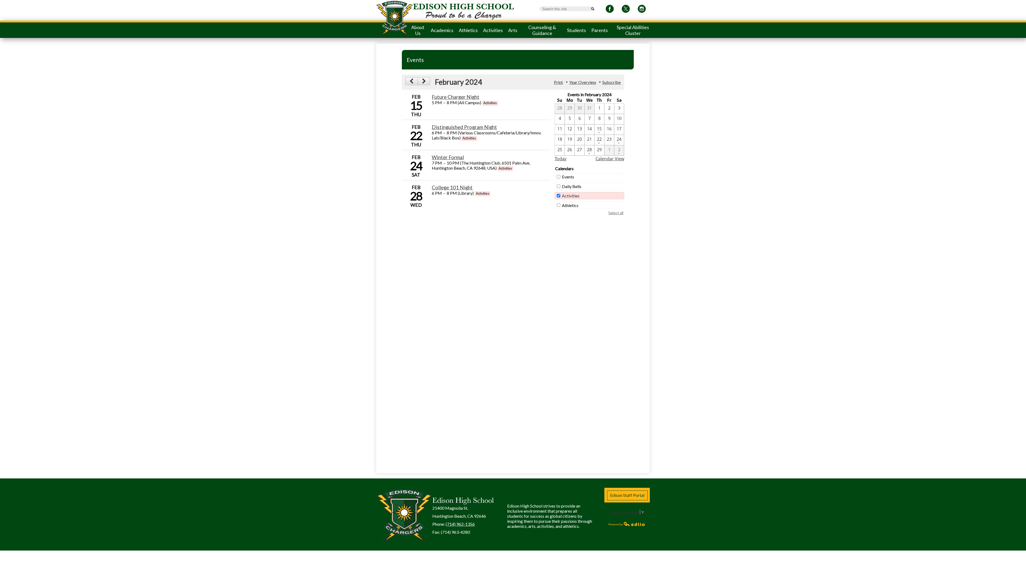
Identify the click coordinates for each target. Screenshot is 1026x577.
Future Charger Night (455, 97)
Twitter (626, 9)
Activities (571, 195)
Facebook (610, 9)
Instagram (642, 9)
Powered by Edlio (627, 524)
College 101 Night (452, 187)
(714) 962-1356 (460, 524)
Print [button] (558, 82)
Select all (615, 212)
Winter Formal (448, 157)
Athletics (570, 205)
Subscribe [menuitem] (611, 82)
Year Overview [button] (582, 82)
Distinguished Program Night (464, 127)
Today (560, 159)
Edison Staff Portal (627, 495)
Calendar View (610, 159)
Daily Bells (571, 186)
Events (568, 176)
